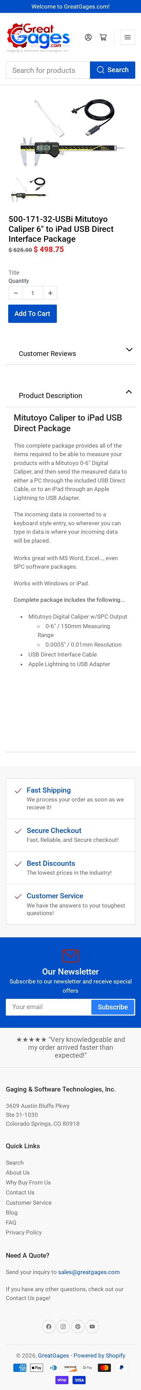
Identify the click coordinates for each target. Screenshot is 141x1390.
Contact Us (20, 1192)
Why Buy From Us (28, 1182)
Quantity (19, 281)
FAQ (11, 1222)
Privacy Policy (24, 1232)
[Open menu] (127, 37)
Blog (12, 1212)
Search (118, 70)
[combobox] (70, 70)
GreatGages (53, 1355)
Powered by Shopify (99, 1355)
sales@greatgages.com (89, 1272)
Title (14, 272)
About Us (18, 1172)
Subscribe (113, 1007)
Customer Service (29, 1202)
